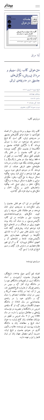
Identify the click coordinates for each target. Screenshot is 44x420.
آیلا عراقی (35, 55)
